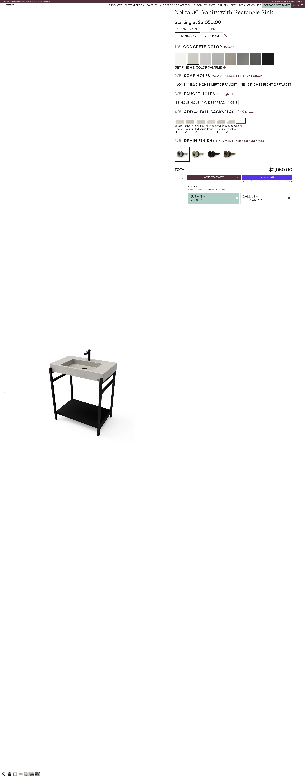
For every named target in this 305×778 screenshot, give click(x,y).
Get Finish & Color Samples (199, 67)
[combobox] (296, 5)
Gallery (223, 5)
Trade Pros (274, 1)
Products (115, 5)
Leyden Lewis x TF (204, 5)
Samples (152, 5)
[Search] (296, 5)
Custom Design (134, 5)
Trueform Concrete (8, 5)
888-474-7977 (299, 1)
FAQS (293, 1)
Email (290, 1)
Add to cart (214, 177)
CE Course (254, 5)
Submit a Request (197, 198)
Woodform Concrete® (175, 5)
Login (280, 1)
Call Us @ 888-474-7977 (253, 198)
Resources (238, 5)
